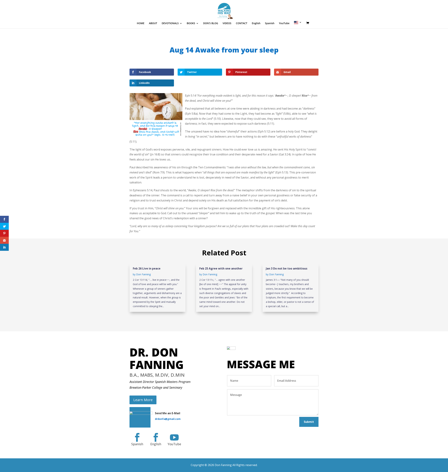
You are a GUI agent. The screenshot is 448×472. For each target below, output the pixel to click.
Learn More (143, 399)
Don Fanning (143, 274)
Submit (309, 422)
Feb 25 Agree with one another (221, 268)
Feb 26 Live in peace (146, 268)
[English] (298, 24)
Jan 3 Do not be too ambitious (286, 268)
